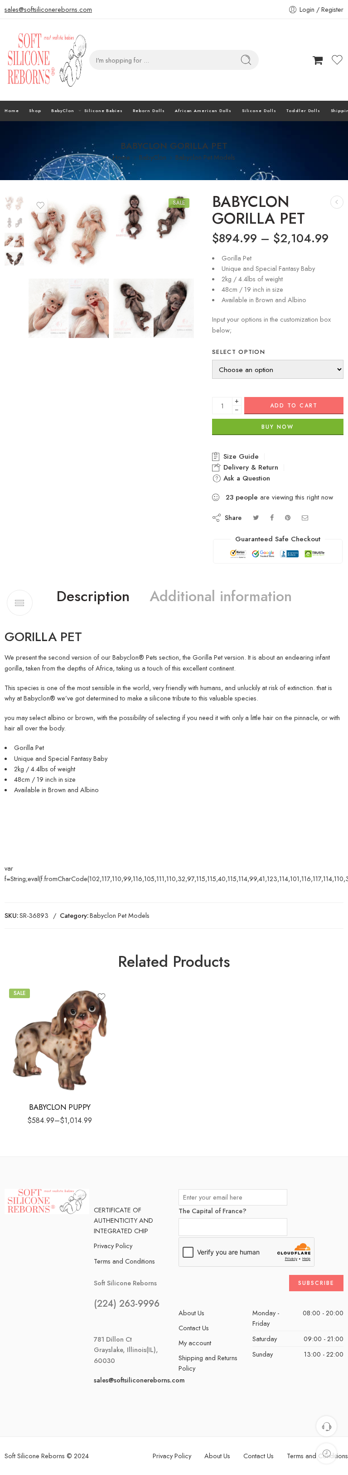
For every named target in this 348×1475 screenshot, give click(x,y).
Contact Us (194, 1328)
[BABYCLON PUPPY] (336, 202)
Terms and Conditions (124, 1261)
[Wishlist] (40, 205)
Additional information (221, 596)
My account (195, 1343)
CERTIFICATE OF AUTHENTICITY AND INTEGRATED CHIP (123, 1220)
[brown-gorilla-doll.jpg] (153, 308)
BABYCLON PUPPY (60, 1107)
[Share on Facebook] (272, 517)
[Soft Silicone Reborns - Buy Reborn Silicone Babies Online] (47, 60)
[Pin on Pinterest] (287, 517)
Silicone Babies (103, 110)
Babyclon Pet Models (205, 157)
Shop (35, 110)
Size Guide (240, 456)
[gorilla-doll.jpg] (69, 308)
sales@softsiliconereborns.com (48, 9)
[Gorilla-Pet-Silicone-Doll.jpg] (153, 217)
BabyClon (62, 110)
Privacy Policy (113, 1245)
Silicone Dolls (259, 110)
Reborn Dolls (148, 110)
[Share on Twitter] (256, 517)
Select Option (238, 352)
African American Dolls (203, 110)
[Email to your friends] (305, 517)
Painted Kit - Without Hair (37, 1067)
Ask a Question (245, 478)
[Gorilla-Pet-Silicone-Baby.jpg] (14, 202)
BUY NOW (277, 427)
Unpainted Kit (37, 1053)
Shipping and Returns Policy (208, 1363)
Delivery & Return (249, 467)
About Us (191, 1313)
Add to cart (294, 406)
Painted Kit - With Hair (36, 1081)
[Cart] (317, 60)
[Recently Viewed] (326, 1453)
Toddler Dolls (303, 110)
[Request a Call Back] (326, 1426)
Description (93, 596)
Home (12, 110)
